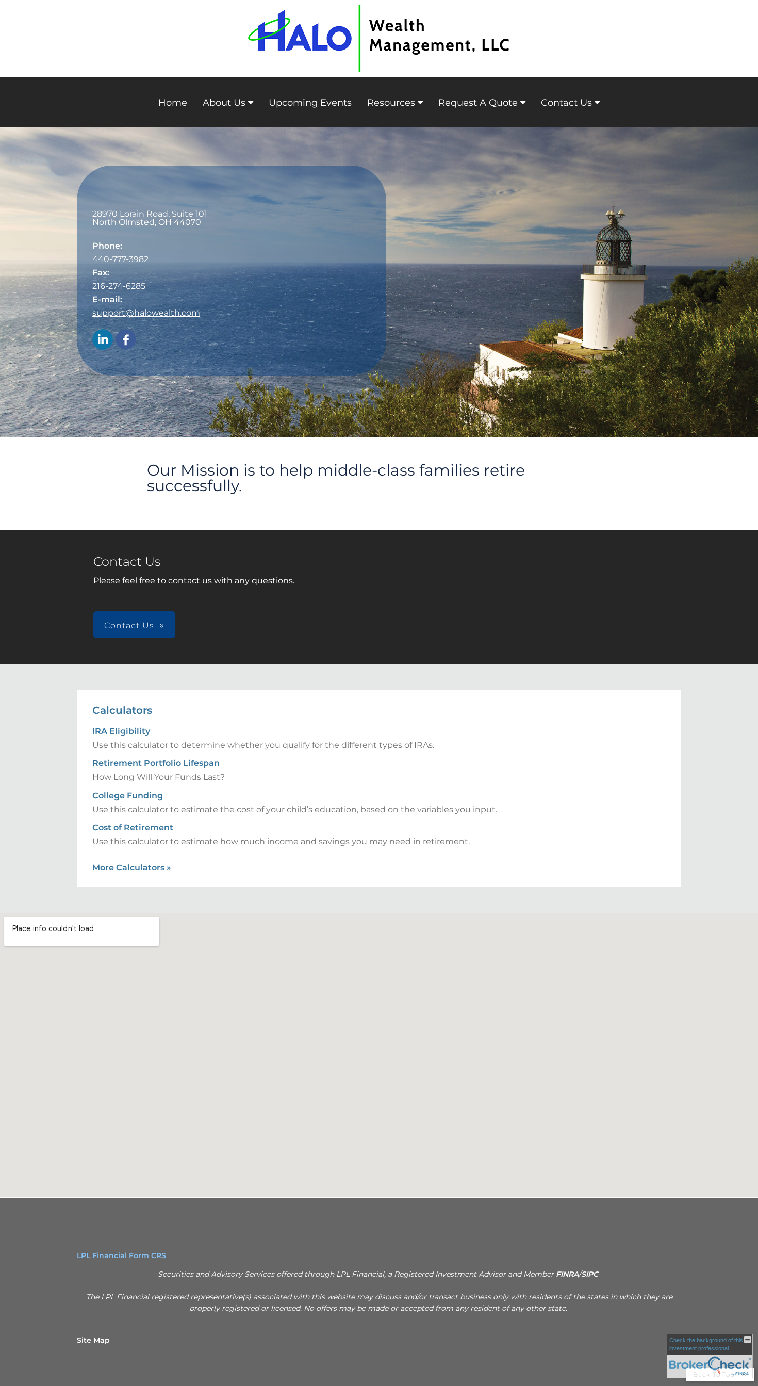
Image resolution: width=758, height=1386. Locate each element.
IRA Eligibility (121, 731)
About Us (224, 102)
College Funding (127, 796)
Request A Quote (478, 102)
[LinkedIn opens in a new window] (102, 340)
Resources (391, 102)
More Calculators (131, 867)
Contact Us (566, 102)
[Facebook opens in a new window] (126, 340)
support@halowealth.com (146, 313)
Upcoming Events (310, 102)
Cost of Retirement (132, 828)
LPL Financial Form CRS (121, 1255)
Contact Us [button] (129, 625)
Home (172, 102)
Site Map (93, 1340)
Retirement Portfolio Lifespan (156, 763)
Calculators (122, 710)
